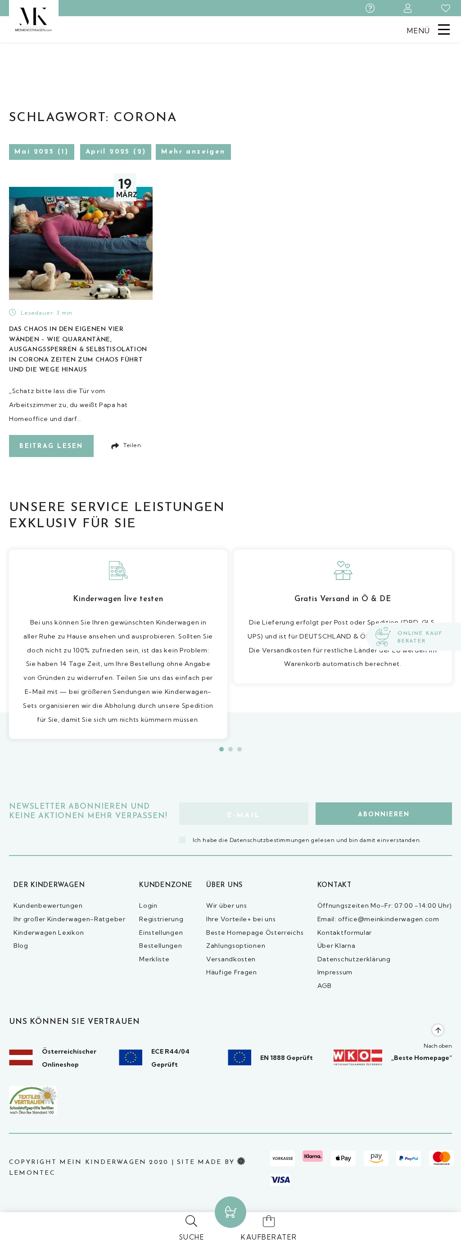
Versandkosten (231, 959)
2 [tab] (230, 749)
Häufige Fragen (231, 972)
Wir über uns (226, 905)
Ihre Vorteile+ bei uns (241, 919)
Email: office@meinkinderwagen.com (378, 919)
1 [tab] (221, 749)
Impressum (335, 972)
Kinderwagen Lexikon (49, 932)
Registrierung (161, 919)
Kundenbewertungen (48, 905)
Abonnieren (384, 814)
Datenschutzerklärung (354, 959)
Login (148, 905)
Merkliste (154, 959)
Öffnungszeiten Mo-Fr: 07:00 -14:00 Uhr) (384, 905)
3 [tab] (239, 749)
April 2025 (108, 152)
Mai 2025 (34, 152)
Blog (21, 946)
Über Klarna (336, 946)
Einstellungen (161, 932)
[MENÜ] (444, 29)
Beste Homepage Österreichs (254, 932)
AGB (324, 986)
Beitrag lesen (51, 446)
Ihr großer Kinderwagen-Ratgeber (70, 919)
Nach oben (438, 1045)
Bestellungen (160, 946)
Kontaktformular (344, 932)
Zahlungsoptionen (235, 946)
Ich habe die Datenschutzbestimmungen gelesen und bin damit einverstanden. (307, 840)
